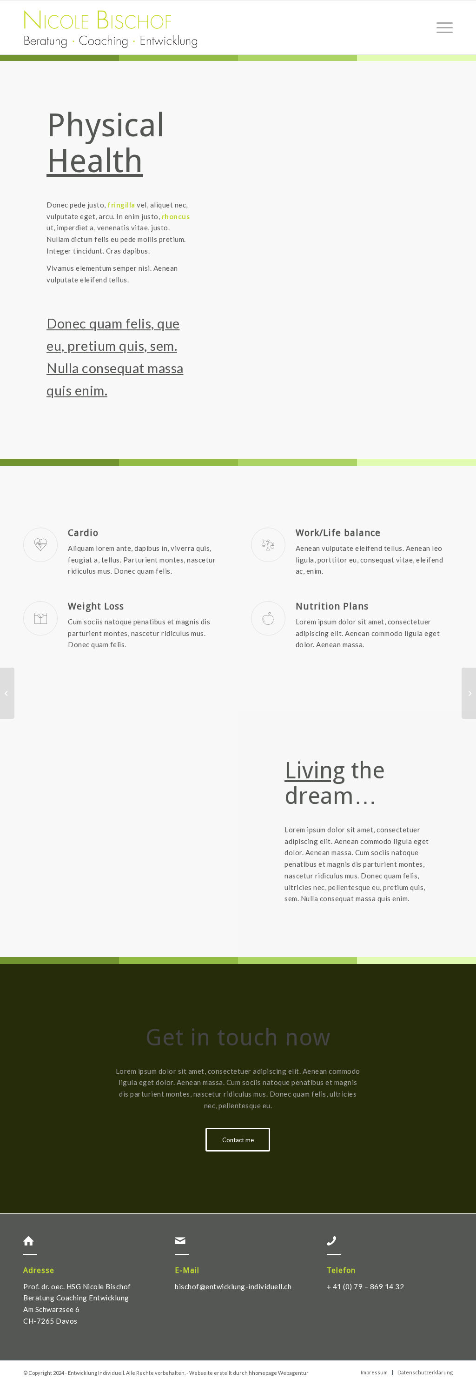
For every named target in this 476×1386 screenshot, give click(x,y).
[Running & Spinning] (7, 693)
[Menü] (441, 27)
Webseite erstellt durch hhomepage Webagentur (249, 1373)
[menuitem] (441, 27)
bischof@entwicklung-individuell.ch (233, 1286)
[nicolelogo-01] (110, 27)
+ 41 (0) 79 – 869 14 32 (365, 1286)
